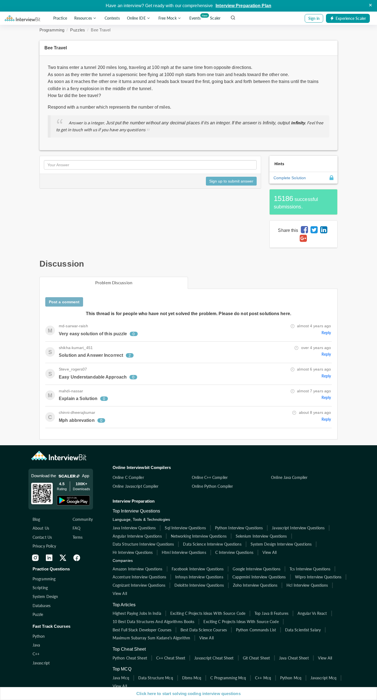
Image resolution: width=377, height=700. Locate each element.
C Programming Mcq (228, 677)
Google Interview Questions (256, 569)
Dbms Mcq (191, 677)
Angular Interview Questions (137, 536)
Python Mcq (290, 677)
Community (83, 519)
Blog (36, 519)
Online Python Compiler (212, 486)
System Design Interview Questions (281, 544)
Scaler (215, 18)
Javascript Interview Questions (298, 527)
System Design (45, 596)
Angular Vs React (312, 613)
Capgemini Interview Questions (259, 577)
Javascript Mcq (323, 677)
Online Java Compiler (289, 477)
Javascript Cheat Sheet (213, 658)
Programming (51, 30)
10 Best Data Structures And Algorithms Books (153, 621)
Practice (60, 18)
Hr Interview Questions (133, 552)
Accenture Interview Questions (139, 577)
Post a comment (64, 302)
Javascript (41, 663)
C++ (36, 653)
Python (39, 636)
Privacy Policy (44, 546)
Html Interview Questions (184, 552)
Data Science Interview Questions (212, 544)
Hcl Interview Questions (307, 585)
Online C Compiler (128, 477)
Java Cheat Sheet (294, 658)
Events (196, 17)
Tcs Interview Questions (310, 569)
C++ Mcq (263, 677)
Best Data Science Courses (203, 629)
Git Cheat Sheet (256, 658)
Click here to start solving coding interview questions (188, 693)
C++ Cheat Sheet (170, 658)
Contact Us (42, 537)
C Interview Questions (234, 552)
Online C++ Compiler (210, 477)
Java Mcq (121, 677)
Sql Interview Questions (185, 527)
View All (269, 552)
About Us (41, 528)
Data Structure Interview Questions (143, 544)
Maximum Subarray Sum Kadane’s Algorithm (151, 637)
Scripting (40, 587)
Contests (112, 18)
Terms (78, 537)
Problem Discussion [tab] (113, 282)
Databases (42, 605)
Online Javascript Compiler (136, 486)
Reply (326, 332)
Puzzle (38, 614)
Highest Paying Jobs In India (137, 613)
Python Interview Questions (239, 527)
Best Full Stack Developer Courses (142, 629)
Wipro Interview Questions (318, 577)
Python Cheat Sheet (130, 658)
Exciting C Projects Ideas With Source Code (207, 613)
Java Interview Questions (134, 527)
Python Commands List (256, 629)
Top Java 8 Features (271, 613)
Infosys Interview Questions (199, 577)
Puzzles (77, 30)
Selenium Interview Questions (261, 536)
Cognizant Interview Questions (139, 585)
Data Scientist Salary (303, 629)
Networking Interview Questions (199, 536)
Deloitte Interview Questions (199, 585)
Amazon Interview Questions (138, 569)
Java (36, 645)
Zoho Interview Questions (255, 585)
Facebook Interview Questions (198, 569)
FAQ (76, 528)
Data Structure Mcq (155, 677)
